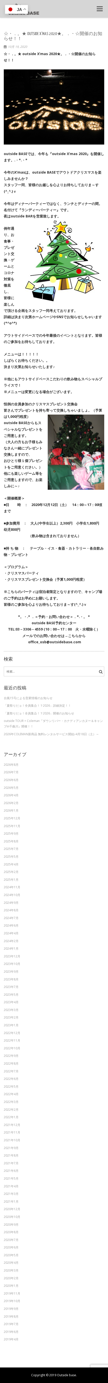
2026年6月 (11, 780)
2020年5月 (11, 1255)
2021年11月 (12, 1132)
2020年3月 (11, 1270)
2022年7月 (11, 1071)
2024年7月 (11, 918)
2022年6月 (11, 1079)
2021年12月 (12, 1125)
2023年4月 (11, 1002)
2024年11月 (12, 887)
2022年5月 (11, 1086)
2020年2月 (11, 1278)
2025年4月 (11, 864)
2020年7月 (11, 1240)
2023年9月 (11, 971)
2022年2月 (11, 1109)
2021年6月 (11, 1171)
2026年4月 (11, 795)
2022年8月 (11, 1063)
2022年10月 (12, 1048)
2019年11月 (12, 1293)
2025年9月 (11, 833)
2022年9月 (11, 1056)
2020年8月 (11, 1232)
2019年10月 (12, 1301)
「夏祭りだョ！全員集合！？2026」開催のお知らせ (39, 713)
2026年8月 (11, 765)
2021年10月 (12, 1140)
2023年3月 (11, 1010)
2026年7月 (11, 772)
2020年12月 (12, 1209)
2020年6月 (11, 1247)
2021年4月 (11, 1186)
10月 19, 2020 (17, 47)
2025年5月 (11, 856)
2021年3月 (11, 1194)
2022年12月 (12, 1033)
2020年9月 (11, 1224)
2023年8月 (11, 979)
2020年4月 (11, 1263)
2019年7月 (11, 1324)
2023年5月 (11, 994)
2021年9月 (11, 1148)
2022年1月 (11, 1117)
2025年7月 (11, 849)
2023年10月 (12, 964)
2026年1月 (11, 810)
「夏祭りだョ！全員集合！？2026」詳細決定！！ (37, 705)
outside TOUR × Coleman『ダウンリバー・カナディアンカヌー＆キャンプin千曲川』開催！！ (53, 723)
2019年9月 (11, 1309)
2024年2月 (11, 941)
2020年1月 (11, 1286)
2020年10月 (12, 1217)
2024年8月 (11, 910)
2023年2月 (11, 1017)
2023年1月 (11, 1025)
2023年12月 (12, 956)
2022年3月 (11, 1102)
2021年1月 (11, 1201)
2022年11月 (12, 1040)
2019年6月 (11, 1332)
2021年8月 (11, 1155)
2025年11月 (12, 826)
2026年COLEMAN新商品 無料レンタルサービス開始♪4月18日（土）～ (51, 734)
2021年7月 (11, 1163)
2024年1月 (11, 948)
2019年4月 (11, 1339)
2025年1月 (11, 879)
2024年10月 (12, 895)
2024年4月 (11, 933)
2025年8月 (11, 841)
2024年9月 (11, 903)
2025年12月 (12, 818)
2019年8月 (11, 1316)
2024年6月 (11, 925)
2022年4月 (11, 1094)
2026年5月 (11, 788)
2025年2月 (11, 872)
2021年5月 (11, 1178)
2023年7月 (11, 987)
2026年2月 (11, 803)
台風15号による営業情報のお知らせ (28, 698)
